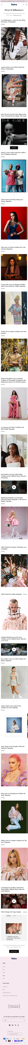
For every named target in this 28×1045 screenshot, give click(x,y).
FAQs (4, 989)
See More (3, 24)
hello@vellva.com (17, 15)
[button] (1, 4)
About (4, 972)
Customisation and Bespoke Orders (10, 995)
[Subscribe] (23, 1020)
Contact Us (5, 986)
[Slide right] (16, 62)
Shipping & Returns (7, 992)
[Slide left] (11, 62)
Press (4, 975)
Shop (4, 969)
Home (4, 966)
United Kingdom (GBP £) (13, 1034)
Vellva (12, 1043)
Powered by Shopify (16, 1043)
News (4, 978)
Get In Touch (14, 951)
